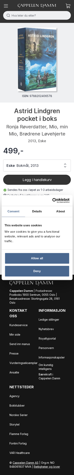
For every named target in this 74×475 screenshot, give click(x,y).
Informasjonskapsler (52, 357)
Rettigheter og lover (47, 466)
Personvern (46, 348)
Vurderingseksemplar (23, 363)
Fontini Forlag (18, 443)
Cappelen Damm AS (25, 462)
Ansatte (14, 372)
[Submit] (7, 15)
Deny (36, 271)
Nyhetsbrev (46, 329)
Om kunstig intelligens (46, 366)
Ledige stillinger (49, 319)
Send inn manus (19, 344)
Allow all (37, 258)
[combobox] (37, 15)
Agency (14, 396)
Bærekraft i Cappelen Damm (49, 376)
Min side (14, 334)
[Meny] (6, 6)
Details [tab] (37, 211)
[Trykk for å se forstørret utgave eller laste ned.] (37, 59)
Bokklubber (17, 405)
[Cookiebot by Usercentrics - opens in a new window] (52, 200)
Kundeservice (18, 325)
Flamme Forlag (18, 434)
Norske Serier (18, 415)
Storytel (14, 424)
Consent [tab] (13, 211)
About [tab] (60, 211)
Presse (14, 353)
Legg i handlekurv (37, 180)
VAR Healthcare (19, 452)
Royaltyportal (47, 338)
